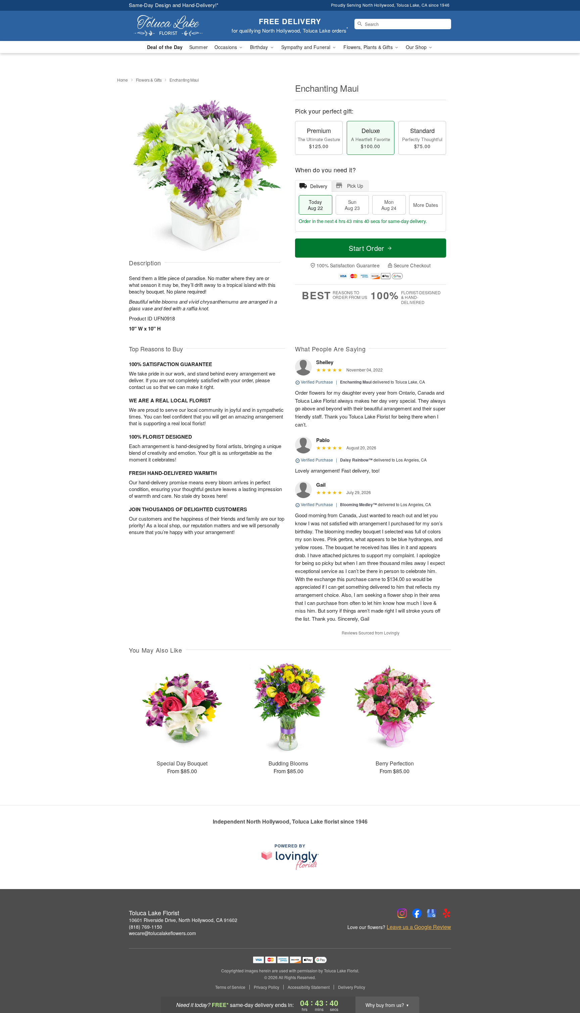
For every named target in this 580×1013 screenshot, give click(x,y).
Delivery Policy (351, 987)
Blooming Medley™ (358, 504)
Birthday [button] (259, 47)
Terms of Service (230, 987)
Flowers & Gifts (149, 80)
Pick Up (355, 185)
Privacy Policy (266, 987)
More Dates (425, 205)
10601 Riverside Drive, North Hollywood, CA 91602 (183, 920)
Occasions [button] (226, 47)
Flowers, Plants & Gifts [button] (368, 47)
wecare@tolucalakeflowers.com (162, 933)
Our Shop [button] (417, 47)
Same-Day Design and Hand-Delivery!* (174, 4)
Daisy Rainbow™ (356, 460)
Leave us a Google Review (419, 927)
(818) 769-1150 (145, 926)
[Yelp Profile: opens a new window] (446, 913)
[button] (562, 984)
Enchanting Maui (356, 382)
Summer (198, 47)
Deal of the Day (165, 47)
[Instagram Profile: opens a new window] (402, 913)
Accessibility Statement (309, 987)
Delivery (318, 186)
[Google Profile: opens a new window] (431, 913)
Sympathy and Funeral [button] (306, 47)
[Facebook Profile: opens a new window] (417, 913)
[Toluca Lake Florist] (177, 26)
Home (122, 80)
